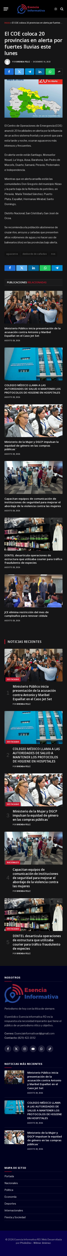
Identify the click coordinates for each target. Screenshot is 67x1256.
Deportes (10, 1203)
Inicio (7, 23)
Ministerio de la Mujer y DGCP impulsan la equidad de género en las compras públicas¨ (31, 445)
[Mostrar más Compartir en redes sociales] (59, 71)
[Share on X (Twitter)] (19, 71)
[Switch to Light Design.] (55, 9)
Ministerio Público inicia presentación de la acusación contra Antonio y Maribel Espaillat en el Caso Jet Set (32, 331)
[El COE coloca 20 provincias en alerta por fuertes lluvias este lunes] (33, 98)
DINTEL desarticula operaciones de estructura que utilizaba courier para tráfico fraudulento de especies (33, 558)
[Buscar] (61, 9)
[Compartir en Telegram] (29, 71)
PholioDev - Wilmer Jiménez (35, 1242)
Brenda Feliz (23, 62)
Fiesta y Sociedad (15, 1217)
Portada (9, 1176)
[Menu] (6, 9)
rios (53, 254)
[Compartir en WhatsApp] (50, 71)
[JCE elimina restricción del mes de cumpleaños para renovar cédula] (33, 590)
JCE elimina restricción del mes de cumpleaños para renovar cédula (26, 613)
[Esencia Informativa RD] (32, 9)
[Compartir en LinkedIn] (39, 71)
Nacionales (13, 863)
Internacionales (13, 1210)
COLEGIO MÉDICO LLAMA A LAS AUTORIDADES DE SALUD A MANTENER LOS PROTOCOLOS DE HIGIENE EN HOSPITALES (32, 388)
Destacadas (13, 679)
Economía (10, 1196)
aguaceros (12, 254)
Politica (8, 1189)
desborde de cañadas (35, 254)
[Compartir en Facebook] (9, 71)
